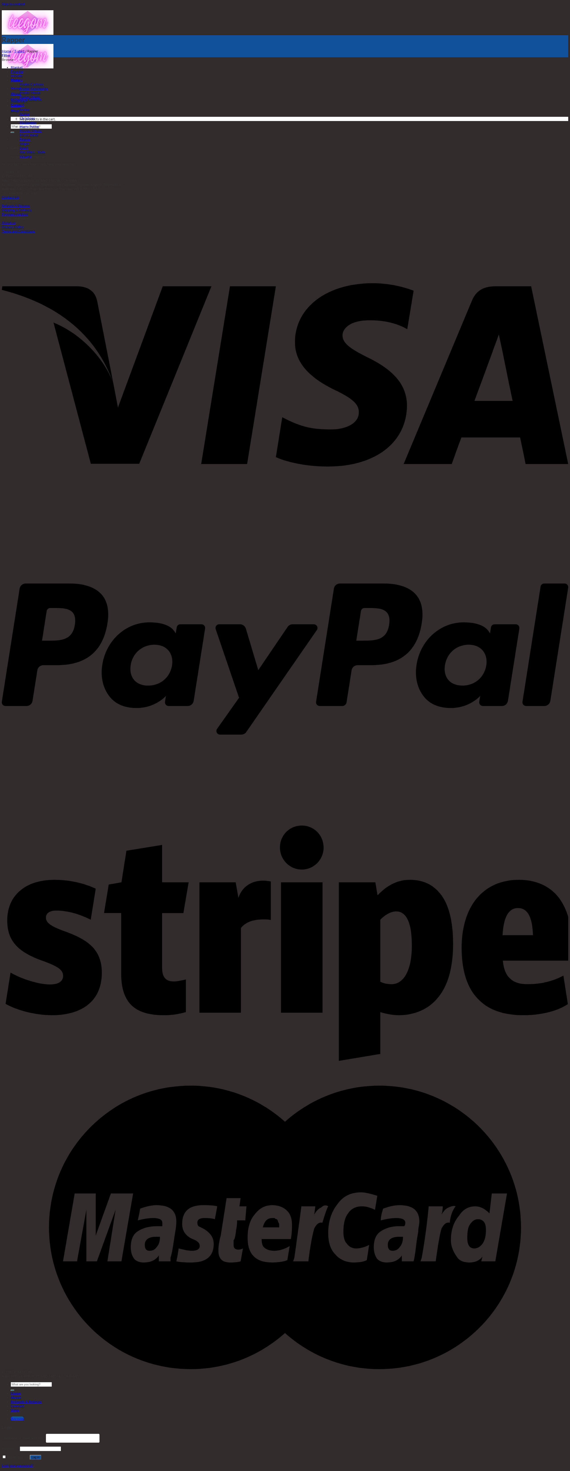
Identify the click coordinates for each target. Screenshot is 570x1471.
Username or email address (23, 1438)
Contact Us (10, 197)
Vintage (26, 156)
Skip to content (13, 4)
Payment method (15, 214)
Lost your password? (17, 1465)
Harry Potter (29, 126)
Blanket (17, 67)
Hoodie (16, 76)
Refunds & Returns (16, 205)
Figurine (17, 71)
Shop (15, 110)
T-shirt (19, 51)
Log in (35, 1457)
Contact (17, 1406)
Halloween (28, 122)
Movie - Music (31, 131)
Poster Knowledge (34, 88)
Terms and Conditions (18, 231)
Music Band (29, 135)
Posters (16, 80)
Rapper (25, 139)
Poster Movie (30, 92)
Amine (24, 109)
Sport (24, 148)
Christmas (27, 118)
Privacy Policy (13, 227)
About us (9, 222)
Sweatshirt (19, 101)
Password (10, 1448)
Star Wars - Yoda (32, 152)
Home (6, 51)
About (16, 1397)
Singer (24, 143)
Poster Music (30, 97)
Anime (24, 114)
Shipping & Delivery (17, 210)
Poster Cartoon (31, 84)
